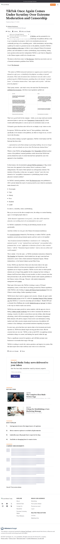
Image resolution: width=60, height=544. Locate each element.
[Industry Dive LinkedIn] (2, 503)
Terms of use (12, 538)
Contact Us (19, 506)
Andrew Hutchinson (13, 26)
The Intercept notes (35, 180)
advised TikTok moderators (35, 165)
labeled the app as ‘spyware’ (38, 303)
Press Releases (20, 516)
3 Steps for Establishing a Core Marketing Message (37, 410)
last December (27, 151)
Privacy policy (4, 538)
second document (15, 234)
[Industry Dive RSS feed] (11, 506)
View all (8, 487)
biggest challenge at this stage (15, 48)
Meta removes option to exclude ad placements (25, 430)
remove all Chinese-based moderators (35, 290)
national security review (14, 298)
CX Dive (33, 515)
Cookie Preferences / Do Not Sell (35, 538)
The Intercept (30, 59)
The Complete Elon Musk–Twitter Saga (36, 395)
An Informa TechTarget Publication (30, 1)
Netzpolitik (38, 151)
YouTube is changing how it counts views (23, 439)
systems (19, 281)
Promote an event (35, 506)
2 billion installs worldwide (19, 311)
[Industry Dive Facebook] (7, 503)
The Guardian (11, 256)
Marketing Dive (35, 518)
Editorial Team (20, 503)
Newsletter (19, 508)
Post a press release (16, 487)
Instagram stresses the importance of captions (25, 426)
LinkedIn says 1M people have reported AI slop (25, 435)
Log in (32, 508)
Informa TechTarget (26, 531)
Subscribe (53, 4)
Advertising (34, 501)
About (18, 501)
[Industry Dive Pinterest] (7, 506)
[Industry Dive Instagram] (2, 506)
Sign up (15, 376)
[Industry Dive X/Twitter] (11, 503)
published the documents (14, 90)
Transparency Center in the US (35, 120)
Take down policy (21, 538)
